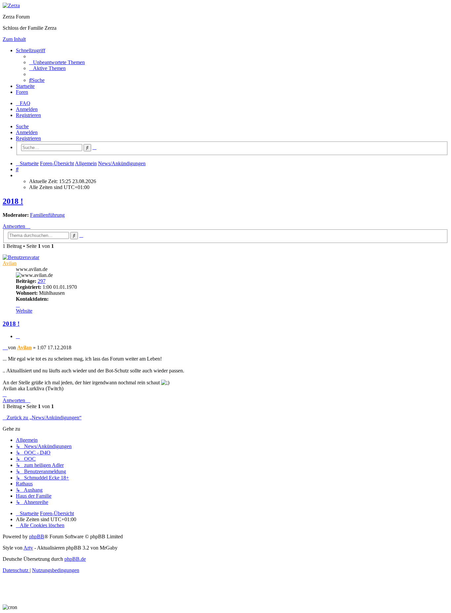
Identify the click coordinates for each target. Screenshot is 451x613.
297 (42, 281)
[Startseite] (11, 5)
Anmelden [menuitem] (27, 109)
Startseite (25, 86)
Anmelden (27, 132)
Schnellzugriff (30, 50)
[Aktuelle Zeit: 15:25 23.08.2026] (18, 175)
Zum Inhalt (14, 39)
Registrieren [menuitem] (28, 115)
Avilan (10, 263)
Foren (22, 92)
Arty (28, 548)
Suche (22, 126)
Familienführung (47, 215)
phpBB (36, 536)
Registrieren (28, 138)
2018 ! (13, 201)
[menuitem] (57, 62)
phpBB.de (75, 559)
